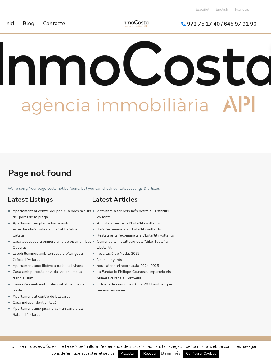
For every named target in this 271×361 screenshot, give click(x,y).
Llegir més (170, 353)
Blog (28, 23)
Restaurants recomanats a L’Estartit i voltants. (136, 235)
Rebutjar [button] (150, 353)
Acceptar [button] (128, 353)
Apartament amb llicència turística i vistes (48, 265)
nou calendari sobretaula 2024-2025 (128, 265)
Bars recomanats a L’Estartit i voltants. (129, 229)
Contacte (54, 23)
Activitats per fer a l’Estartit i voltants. (129, 223)
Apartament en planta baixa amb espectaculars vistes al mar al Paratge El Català (47, 229)
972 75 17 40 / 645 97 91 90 (221, 23)
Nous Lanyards (109, 259)
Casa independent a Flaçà (35, 302)
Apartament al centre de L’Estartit (41, 296)
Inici (9, 23)
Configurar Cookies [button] (201, 353)
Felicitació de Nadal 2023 (118, 253)
